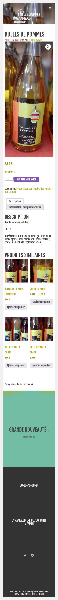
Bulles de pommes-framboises (11, 394)
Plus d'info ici (29, 437)
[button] (48, 47)
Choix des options (41, 301)
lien (21, 384)
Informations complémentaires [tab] (25, 207)
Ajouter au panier (27, 179)
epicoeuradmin (35, 40)
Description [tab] (15, 201)
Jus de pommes (49, 392)
